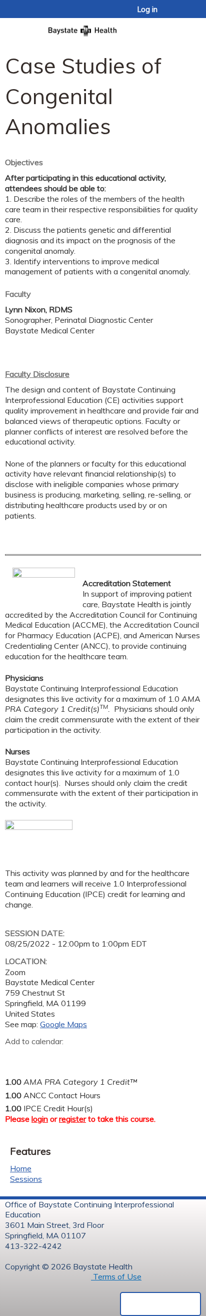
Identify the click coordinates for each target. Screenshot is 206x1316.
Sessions (26, 1179)
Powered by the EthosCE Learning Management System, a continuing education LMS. (160, 1304)
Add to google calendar (15, 1057)
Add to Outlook (84, 1057)
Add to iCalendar (60, 1057)
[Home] (103, 28)
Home (21, 1168)
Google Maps (63, 1024)
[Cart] (176, 14)
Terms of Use (116, 1276)
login (40, 1119)
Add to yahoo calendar (38, 1057)
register (72, 1119)
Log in (148, 9)
